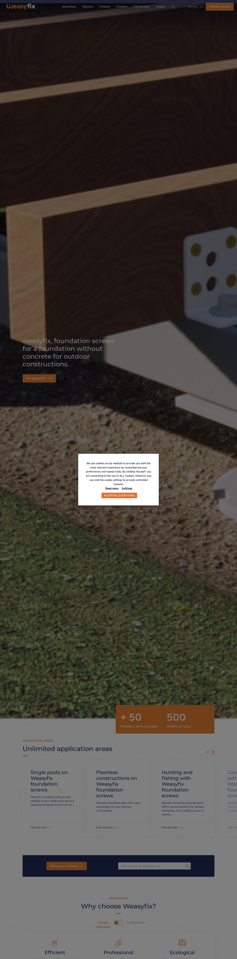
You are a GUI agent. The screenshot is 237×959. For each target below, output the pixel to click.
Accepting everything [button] (119, 495)
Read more (112, 488)
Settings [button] (127, 488)
